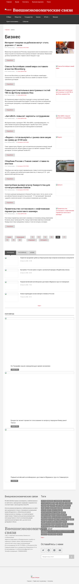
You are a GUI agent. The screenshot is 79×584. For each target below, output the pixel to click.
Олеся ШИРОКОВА (22, 71)
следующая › (31, 240)
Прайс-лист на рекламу (39, 581)
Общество (18, 17)
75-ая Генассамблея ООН (63, 505)
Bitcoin (51, 519)
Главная (9, 2)
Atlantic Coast (46, 514)
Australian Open (61, 514)
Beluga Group (56, 517)
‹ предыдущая (20, 237)
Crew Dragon (52, 534)
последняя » (43, 240)
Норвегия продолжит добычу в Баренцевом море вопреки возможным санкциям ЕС (47, 257)
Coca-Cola (58, 526)
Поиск (49, 2)
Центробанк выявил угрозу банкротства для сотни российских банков (27, 186)
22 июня (61, 503)
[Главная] (8, 10)
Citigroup (70, 524)
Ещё (39, 305)
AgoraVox (53, 508)
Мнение (55, 17)
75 (51, 237)
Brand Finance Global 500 (61, 519)
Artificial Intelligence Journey (51, 512)
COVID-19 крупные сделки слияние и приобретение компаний (57, 531)
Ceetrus (58, 524)
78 (7, 240)
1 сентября (66, 501)
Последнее (11, 252)
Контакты (26, 2)
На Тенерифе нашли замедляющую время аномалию (30, 366)
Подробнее (10, 60)
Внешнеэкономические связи (43, 10)
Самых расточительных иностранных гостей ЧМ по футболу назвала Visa (27, 91)
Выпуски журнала (37, 2)
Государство (29, 17)
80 (20, 240)
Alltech (44, 510)
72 (32, 237)
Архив (17, 2)
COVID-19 (44, 528)
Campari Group (46, 524)
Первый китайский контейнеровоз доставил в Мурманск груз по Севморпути (44, 282)
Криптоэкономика (12, 21)
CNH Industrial (46, 526)
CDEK (53, 524)
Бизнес (38, 17)
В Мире (9, 17)
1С (57, 503)
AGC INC (47, 508)
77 (64, 237)
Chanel (64, 524)
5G (48, 505)
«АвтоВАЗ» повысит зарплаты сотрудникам (27, 116)
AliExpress (66, 508)
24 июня (44, 505)
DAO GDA (59, 534)
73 (39, 237)
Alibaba (60, 508)
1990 (54, 503)
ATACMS (63, 512)
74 (45, 237)
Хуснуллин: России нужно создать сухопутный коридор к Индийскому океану (44, 270)
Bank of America (46, 517)
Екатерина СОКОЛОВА (23, 47)
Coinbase (65, 526)
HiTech (46, 17)
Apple (49, 510)
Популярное (22, 252)
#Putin (43, 501)
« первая (8, 237)
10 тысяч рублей (46, 503)
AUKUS (53, 514)
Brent (72, 519)
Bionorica (44, 519)
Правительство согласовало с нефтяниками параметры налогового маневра (27, 210)
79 (13, 240)
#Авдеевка (50, 501)
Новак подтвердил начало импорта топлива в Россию (37, 293)
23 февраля (68, 503)
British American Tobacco (54, 521)
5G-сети (52, 505)
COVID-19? (44, 534)
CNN (53, 526)
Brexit (43, 521)
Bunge (64, 521)
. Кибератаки (58, 501)
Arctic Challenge (57, 510)
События (25, 21)
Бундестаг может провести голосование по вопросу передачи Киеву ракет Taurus (39, 421)
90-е (43, 508)
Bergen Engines (66, 517)
